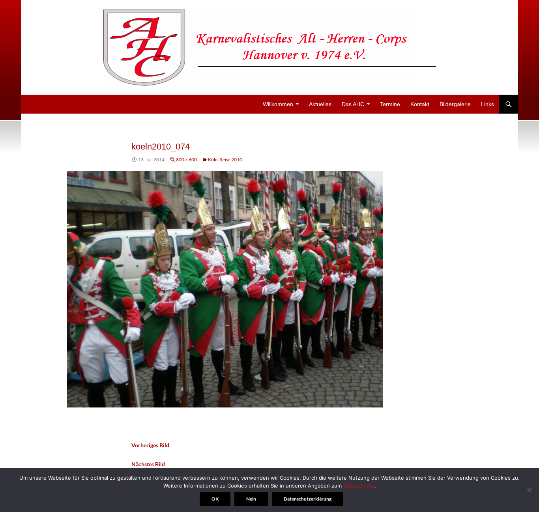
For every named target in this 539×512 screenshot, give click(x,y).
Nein (251, 499)
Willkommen (278, 104)
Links (487, 104)
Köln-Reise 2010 (225, 160)
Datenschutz (358, 485)
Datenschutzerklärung (307, 499)
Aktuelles (320, 104)
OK (215, 499)
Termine (390, 104)
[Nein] (529, 490)
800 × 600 (186, 160)
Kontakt (419, 104)
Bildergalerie (455, 104)
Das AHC (353, 104)
